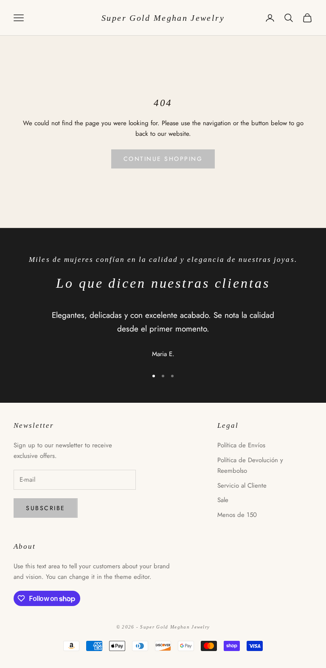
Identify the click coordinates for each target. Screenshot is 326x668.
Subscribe (45, 508)
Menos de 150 (237, 514)
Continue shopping (163, 158)
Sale (222, 500)
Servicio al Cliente (242, 485)
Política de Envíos (241, 445)
